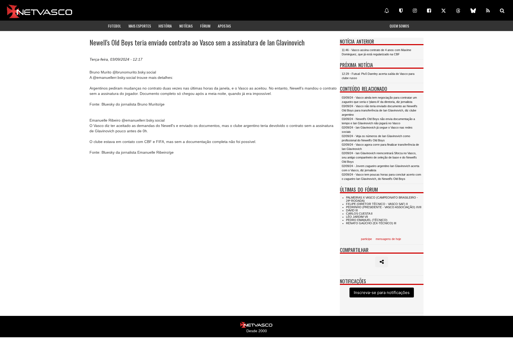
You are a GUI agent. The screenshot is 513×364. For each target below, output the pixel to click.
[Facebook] (429, 10)
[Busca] (502, 10)
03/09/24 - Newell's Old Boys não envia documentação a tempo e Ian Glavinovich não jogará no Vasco (378, 121)
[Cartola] (401, 10)
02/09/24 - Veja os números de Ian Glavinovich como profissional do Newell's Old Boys (376, 138)
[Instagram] (414, 10)
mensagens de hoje (388, 239)
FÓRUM (205, 26)
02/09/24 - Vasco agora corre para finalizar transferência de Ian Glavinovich (380, 146)
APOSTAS (224, 26)
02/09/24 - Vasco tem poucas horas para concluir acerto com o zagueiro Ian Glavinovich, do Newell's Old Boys (381, 176)
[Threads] (458, 10)
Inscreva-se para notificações (382, 292)
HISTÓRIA (165, 26)
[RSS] (487, 10)
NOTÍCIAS (186, 26)
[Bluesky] (473, 10)
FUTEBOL (114, 26)
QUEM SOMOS (399, 26)
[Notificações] (387, 10)
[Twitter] (443, 10)
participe (366, 239)
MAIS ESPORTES (140, 26)
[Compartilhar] (381, 262)
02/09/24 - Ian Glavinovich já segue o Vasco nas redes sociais (377, 129)
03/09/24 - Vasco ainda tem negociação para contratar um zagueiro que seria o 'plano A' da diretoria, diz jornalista (379, 99)
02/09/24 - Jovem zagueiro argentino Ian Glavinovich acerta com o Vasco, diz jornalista (380, 168)
